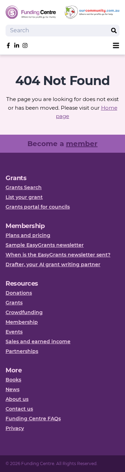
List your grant (24, 197)
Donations (19, 293)
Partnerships (22, 351)
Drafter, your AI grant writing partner (53, 264)
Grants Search (24, 187)
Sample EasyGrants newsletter (45, 245)
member (82, 144)
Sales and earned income (38, 341)
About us (17, 399)
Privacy (15, 428)
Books (13, 380)
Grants (14, 303)
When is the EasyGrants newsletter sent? (58, 255)
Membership (22, 322)
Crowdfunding (24, 312)
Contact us (19, 409)
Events (14, 332)
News (12, 389)
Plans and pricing (28, 235)
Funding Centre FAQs (33, 418)
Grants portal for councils (38, 207)
